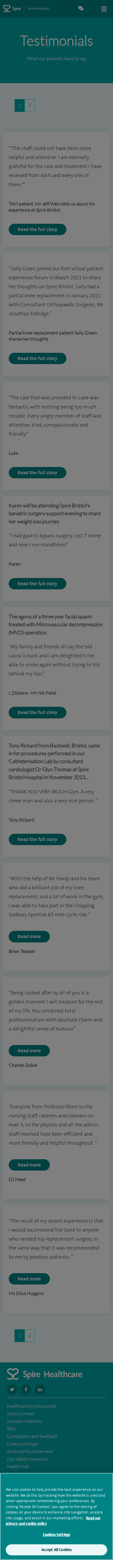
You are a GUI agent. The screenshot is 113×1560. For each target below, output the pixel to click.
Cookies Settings (56, 1534)
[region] (56, 1516)
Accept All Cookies (56, 1550)
